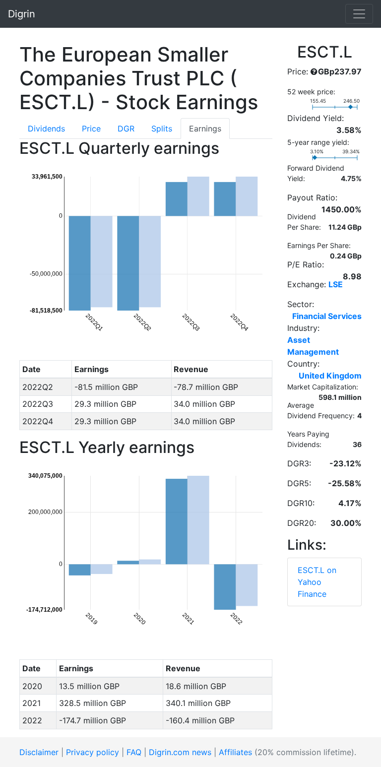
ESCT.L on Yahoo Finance (317, 582)
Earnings (205, 128)
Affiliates (235, 752)
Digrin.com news (180, 752)
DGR (126, 128)
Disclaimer (39, 752)
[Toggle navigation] (359, 14)
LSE (335, 284)
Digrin (21, 14)
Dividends (46, 128)
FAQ (134, 752)
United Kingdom (330, 376)
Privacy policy (92, 752)
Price (91, 128)
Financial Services (327, 316)
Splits (161, 128)
